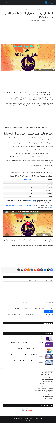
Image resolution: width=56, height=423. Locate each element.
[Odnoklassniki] (28, 269)
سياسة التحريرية (21, 418)
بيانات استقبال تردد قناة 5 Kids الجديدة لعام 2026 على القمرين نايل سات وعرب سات (27, 354)
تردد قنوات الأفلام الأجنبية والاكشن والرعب (45, 390)
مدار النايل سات (27, 179)
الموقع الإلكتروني (24, 302)
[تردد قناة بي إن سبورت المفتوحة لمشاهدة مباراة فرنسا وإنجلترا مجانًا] (49, 338)
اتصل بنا (15, 418)
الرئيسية (50, 9)
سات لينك (31, 200)
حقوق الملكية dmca (29, 418)
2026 (35, 385)
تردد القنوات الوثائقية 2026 (47, 381)
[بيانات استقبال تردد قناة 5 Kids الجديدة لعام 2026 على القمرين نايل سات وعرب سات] (49, 356)
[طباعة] (18, 269)
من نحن (40, 418)
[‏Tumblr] (41, 269)
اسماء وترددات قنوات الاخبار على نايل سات (44, 385)
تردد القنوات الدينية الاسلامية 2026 (46, 383)
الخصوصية (36, 418)
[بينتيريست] (38, 269)
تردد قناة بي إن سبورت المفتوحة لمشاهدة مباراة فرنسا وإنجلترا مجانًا (31, 336)
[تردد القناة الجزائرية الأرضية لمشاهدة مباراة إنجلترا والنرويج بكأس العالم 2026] (49, 362)
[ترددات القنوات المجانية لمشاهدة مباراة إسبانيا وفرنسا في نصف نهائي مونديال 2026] (49, 344)
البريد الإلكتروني (49, 302)
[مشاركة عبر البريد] (22, 269)
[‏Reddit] (35, 269)
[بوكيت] (25, 269)
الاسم (51, 297)
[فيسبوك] (51, 269)
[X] (48, 269)
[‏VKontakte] (31, 269)
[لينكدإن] (45, 269)
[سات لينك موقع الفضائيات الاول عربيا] (50, 2)
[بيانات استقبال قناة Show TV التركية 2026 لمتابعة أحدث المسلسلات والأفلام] (49, 350)
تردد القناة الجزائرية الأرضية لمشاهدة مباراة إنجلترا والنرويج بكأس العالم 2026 (29, 360)
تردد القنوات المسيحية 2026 (47, 379)
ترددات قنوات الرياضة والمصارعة (46, 388)
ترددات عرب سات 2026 (48, 394)
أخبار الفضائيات (45, 9)
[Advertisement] (28, 32)
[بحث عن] (6, 3)
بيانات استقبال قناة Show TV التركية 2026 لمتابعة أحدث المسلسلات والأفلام (29, 348)
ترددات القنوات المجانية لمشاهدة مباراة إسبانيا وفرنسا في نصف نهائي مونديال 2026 (27, 342)
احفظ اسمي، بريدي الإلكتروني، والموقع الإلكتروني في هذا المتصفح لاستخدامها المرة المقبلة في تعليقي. (33, 308)
